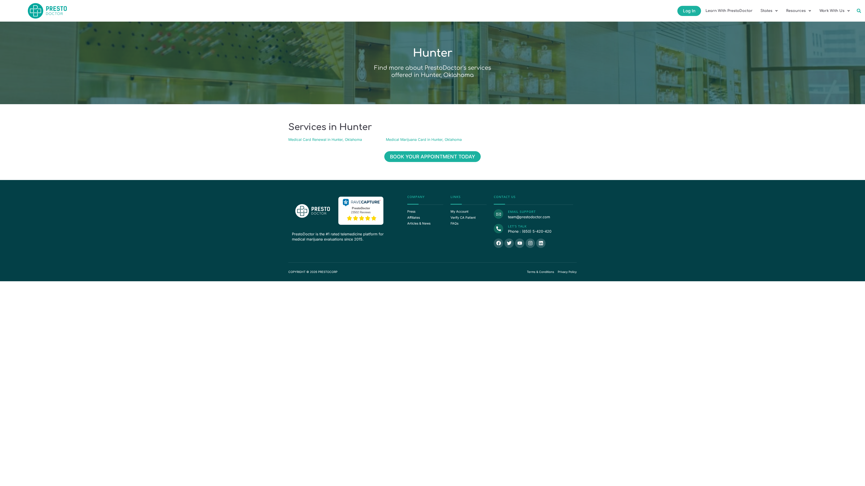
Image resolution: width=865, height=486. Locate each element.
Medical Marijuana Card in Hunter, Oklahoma (424, 139)
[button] (859, 11)
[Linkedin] (541, 243)
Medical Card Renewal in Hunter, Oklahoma (325, 139)
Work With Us (832, 11)
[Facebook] (498, 243)
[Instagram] (530, 243)
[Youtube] (519, 243)
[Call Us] (498, 228)
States (766, 11)
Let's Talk (517, 226)
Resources (796, 11)
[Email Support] (498, 214)
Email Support (522, 211)
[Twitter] (509, 243)
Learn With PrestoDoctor (729, 11)
